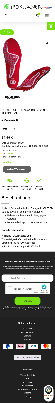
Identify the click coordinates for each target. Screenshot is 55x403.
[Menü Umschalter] (47, 16)
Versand (9, 153)
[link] (51, 26)
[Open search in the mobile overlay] (6, 15)
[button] (47, 43)
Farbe (4, 129)
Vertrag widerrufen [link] (27, 357)
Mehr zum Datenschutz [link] (45, 309)
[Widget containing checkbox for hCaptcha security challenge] (27, 288)
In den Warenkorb (17, 169)
